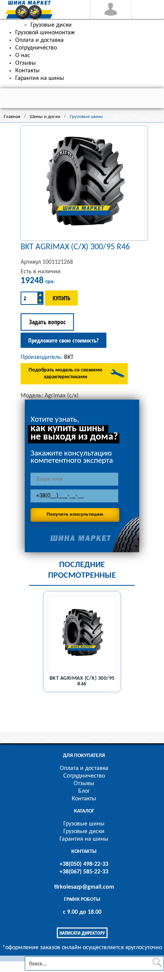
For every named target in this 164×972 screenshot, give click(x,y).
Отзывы (84, 784)
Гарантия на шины (83, 839)
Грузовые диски (84, 832)
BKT (69, 357)
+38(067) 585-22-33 (83, 872)
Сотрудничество (84, 776)
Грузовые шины (84, 824)
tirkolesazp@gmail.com (84, 887)
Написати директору (82, 932)
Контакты (84, 799)
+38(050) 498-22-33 (83, 864)
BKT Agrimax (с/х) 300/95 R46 (82, 681)
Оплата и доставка (84, 768)
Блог (84, 791)
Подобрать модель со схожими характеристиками (65, 373)
